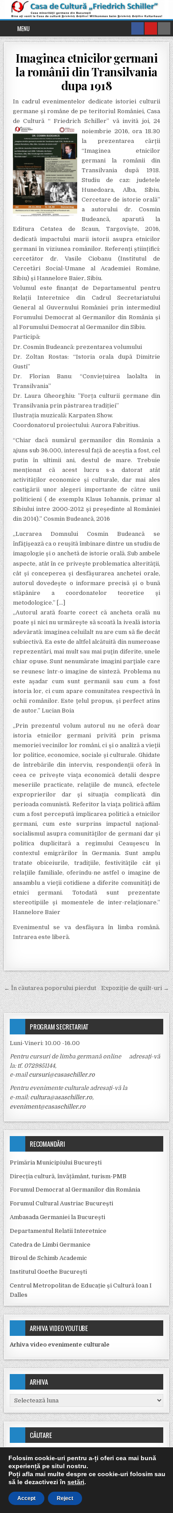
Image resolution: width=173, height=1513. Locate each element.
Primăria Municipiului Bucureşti (56, 1162)
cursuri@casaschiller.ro (62, 1074)
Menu (23, 28)
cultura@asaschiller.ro (61, 1097)
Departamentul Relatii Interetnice (58, 1231)
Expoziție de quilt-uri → (135, 988)
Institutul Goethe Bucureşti (48, 1271)
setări (75, 1481)
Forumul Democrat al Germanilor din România (75, 1189)
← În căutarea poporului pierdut (50, 988)
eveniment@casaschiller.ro (48, 1106)
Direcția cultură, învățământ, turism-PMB (68, 1176)
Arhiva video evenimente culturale (60, 1344)
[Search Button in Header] (164, 28)
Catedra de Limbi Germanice (50, 1244)
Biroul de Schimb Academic (48, 1258)
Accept (26, 1498)
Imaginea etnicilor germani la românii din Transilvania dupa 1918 (86, 71)
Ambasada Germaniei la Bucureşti (57, 1217)
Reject (65, 1498)
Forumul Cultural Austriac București (61, 1203)
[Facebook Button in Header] (137, 28)
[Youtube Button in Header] (151, 28)
